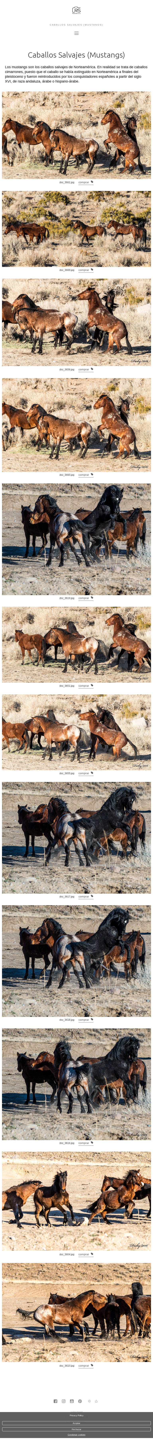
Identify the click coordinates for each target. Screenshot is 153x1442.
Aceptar (76, 1423)
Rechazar (76, 1429)
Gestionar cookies (76, 1434)
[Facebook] (55, 1401)
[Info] (89, 1401)
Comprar (84, 182)
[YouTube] (72, 1401)
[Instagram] (64, 1401)
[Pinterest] (80, 1401)
